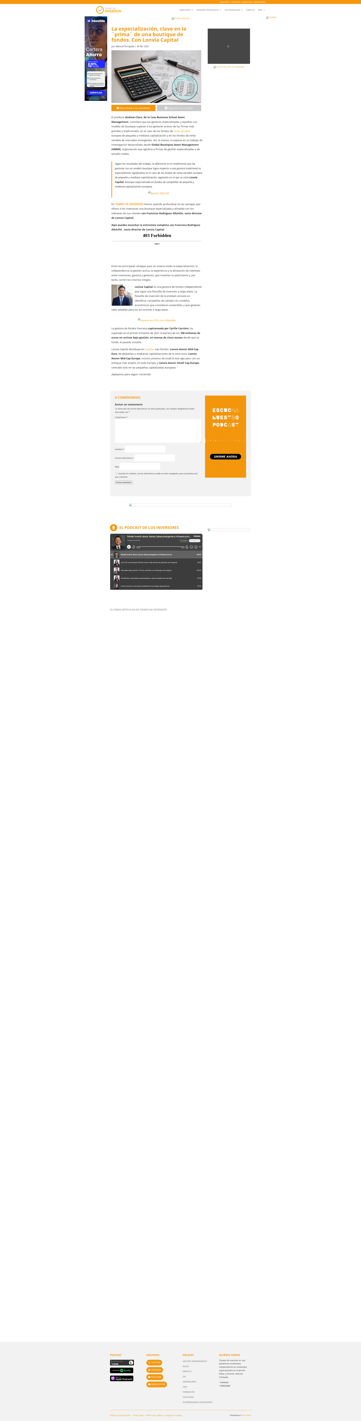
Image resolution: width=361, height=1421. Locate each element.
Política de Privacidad (120, 1415)
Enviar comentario (123, 482)
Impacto (187, 1371)
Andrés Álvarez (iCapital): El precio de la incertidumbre (150, 775)
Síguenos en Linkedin (180, 108)
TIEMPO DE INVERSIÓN (129, 204)
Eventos (250, 10)
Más (260, 10)
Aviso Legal (138, 1415)
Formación (189, 1392)
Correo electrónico (124, 458)
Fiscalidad (188, 1397)
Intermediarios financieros (198, 1402)
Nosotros (224, 2)
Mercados (185, 10)
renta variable (182, 131)
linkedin (156, 1369)
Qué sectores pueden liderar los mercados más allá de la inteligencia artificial (166, 1224)
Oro (185, 1387)
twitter (155, 1362)
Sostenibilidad (232, 10)
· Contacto (223, 1382)
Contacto (236, 2)
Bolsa (186, 1366)
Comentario (121, 417)
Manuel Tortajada (125, 46)
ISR (184, 1376)
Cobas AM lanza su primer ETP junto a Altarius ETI (146, 883)
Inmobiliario (189, 1381)
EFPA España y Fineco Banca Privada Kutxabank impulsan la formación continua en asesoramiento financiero (180, 1319)
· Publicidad (224, 1385)
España (149, 349)
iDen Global (246, 1415)
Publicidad (247, 2)
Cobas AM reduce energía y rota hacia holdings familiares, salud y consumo (164, 997)
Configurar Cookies (173, 1415)
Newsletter (259, 2)
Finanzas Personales (207, 10)
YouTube (156, 1377)
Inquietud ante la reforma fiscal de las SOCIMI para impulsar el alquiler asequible (168, 1111)
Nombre (119, 449)
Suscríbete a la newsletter (135, 108)
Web (117, 466)
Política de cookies (154, 1415)
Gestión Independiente (195, 1361)
